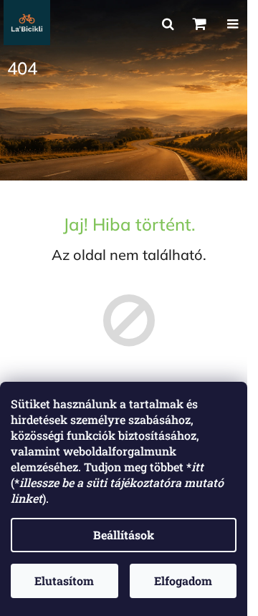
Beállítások (123, 534)
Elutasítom (64, 580)
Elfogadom (183, 580)
